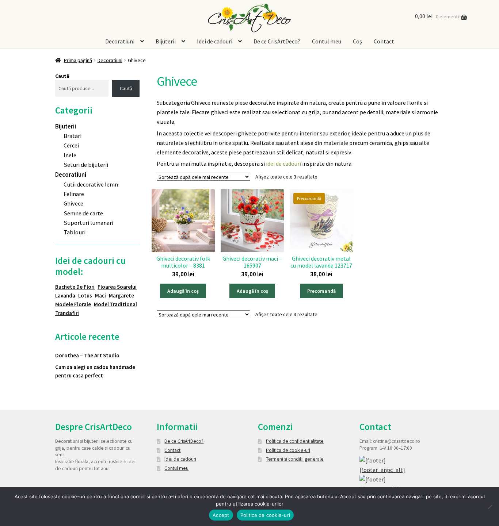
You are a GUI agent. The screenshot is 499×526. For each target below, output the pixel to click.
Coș (357, 41)
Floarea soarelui (117, 286)
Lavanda (65, 295)
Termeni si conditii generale (295, 459)
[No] (490, 506)
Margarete (121, 295)
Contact (384, 41)
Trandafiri (67, 313)
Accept (221, 515)
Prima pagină (78, 60)
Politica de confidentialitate (295, 441)
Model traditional (115, 304)
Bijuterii (166, 41)
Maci (100, 295)
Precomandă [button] (321, 291)
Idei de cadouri (214, 41)
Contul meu (326, 41)
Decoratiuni (119, 41)
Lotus (85, 295)
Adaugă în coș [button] (183, 291)
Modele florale (73, 304)
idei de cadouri (283, 163)
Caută (62, 76)
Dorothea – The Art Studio (87, 355)
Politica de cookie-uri (288, 450)
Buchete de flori (75, 286)
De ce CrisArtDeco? (277, 41)
